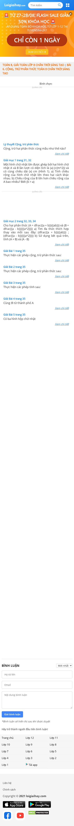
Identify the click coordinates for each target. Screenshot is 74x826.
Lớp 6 (29, 751)
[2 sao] (59, 83)
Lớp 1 (5, 764)
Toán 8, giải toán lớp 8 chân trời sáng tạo (33, 65)
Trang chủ (7, 737)
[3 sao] (63, 83)
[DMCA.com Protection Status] (38, 815)
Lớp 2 (53, 758)
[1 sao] (55, 83)
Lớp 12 (30, 737)
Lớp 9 (29, 744)
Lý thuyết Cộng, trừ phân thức (21, 144)
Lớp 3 (29, 758)
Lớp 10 (6, 744)
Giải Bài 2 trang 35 (14, 266)
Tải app (33, 764)
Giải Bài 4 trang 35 (14, 298)
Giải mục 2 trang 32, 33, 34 (19, 221)
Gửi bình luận (12, 714)
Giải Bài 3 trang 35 (14, 282)
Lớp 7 (5, 751)
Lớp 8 (53, 744)
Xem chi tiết (62, 153)
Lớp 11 (54, 737)
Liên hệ (7, 783)
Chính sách (9, 789)
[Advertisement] (37, 115)
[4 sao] (67, 83)
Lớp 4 (5, 758)
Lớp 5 (53, 751)
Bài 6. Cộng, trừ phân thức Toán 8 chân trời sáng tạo (37, 69)
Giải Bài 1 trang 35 (14, 251)
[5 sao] (72, 83)
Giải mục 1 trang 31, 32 (17, 160)
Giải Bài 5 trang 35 (14, 314)
